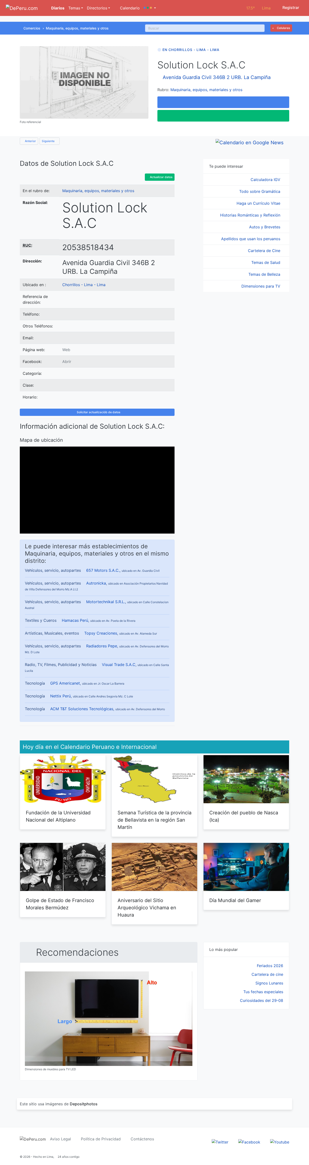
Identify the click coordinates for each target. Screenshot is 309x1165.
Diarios (57, 8)
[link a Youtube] (279, 1141)
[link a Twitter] (220, 1141)
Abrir (66, 361)
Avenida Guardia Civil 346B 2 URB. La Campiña (217, 77)
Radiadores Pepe (101, 646)
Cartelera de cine (267, 974)
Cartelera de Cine (264, 250)
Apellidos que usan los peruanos (251, 238)
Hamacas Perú (75, 620)
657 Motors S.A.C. (102, 570)
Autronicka (96, 583)
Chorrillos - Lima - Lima (83, 284)
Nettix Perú (60, 696)
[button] (150, 8)
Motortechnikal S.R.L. (105, 601)
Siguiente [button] (48, 141)
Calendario (129, 8)
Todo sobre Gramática (260, 191)
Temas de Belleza (264, 274)
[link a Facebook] (249, 1141)
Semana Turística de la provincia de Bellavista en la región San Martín (154, 820)
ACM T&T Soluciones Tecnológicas (81, 708)
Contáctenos (142, 1138)
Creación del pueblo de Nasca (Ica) (243, 816)
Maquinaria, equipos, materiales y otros (77, 28)
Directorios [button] (97, 8)
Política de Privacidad (101, 1138)
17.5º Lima (258, 8)
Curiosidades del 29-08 (261, 1000)
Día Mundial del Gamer (235, 900)
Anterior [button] (30, 141)
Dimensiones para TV (261, 286)
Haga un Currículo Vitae (259, 203)
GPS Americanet (65, 683)
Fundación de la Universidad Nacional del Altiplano (58, 816)
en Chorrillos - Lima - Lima (190, 50)
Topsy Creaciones (100, 633)
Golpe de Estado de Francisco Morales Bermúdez (60, 904)
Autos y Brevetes (265, 226)
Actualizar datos (160, 177)
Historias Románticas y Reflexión (250, 215)
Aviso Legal (60, 1138)
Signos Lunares (269, 983)
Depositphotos (84, 1103)
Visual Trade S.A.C (118, 664)
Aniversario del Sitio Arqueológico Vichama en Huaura (147, 907)
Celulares (283, 28)
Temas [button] (74, 8)
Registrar (290, 7)
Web (66, 349)
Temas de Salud (266, 262)
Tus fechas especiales (263, 991)
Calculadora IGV (266, 179)
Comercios (31, 28)
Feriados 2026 (270, 965)
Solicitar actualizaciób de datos (98, 412)
